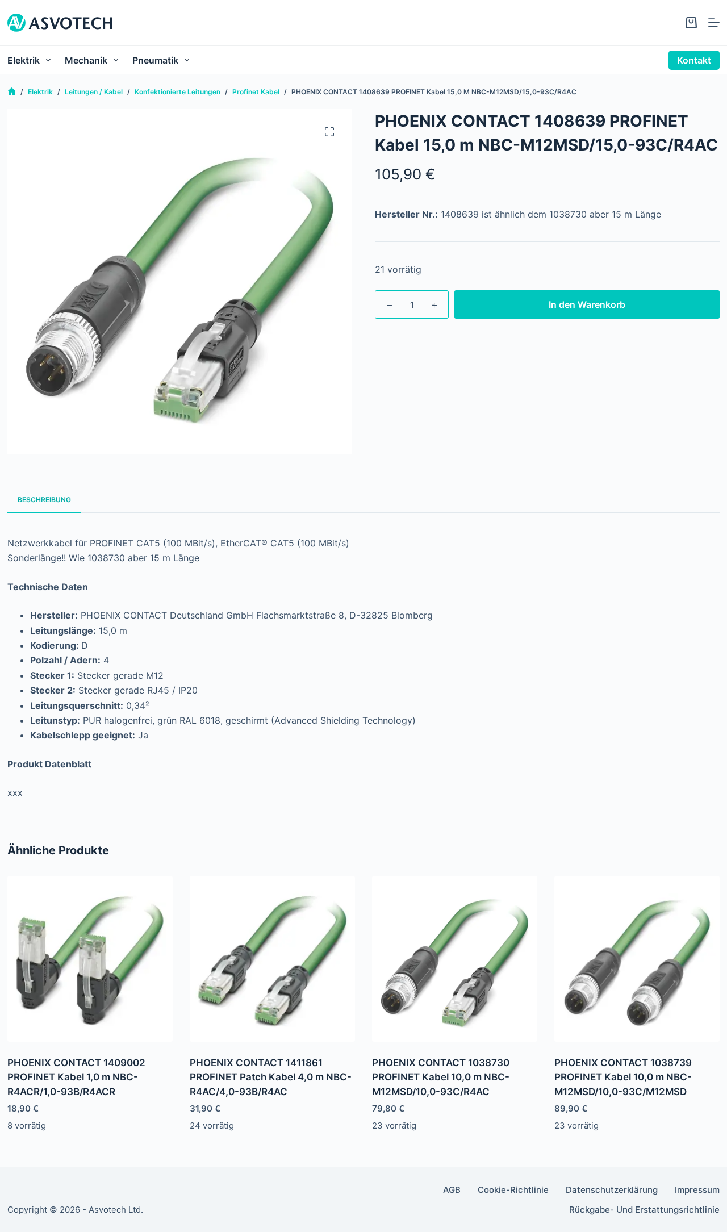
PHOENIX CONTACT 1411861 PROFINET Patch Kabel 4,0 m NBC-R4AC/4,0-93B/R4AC (271, 1077)
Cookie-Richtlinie (513, 1189)
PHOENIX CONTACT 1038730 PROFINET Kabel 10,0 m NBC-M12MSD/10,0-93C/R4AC (440, 1077)
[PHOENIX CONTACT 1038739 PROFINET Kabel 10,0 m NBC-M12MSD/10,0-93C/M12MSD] (637, 958)
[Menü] (714, 22)
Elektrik (23, 60)
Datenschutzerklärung (612, 1189)
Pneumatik (155, 60)
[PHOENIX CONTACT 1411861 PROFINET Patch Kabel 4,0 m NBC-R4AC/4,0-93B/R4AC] (272, 958)
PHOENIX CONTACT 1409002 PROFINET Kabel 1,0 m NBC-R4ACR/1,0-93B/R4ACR (76, 1077)
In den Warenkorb (587, 304)
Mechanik (86, 60)
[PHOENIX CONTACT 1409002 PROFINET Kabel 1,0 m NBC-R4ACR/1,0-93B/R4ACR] (90, 958)
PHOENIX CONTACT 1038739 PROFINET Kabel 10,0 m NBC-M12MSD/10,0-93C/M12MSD (623, 1077)
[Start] (11, 91)
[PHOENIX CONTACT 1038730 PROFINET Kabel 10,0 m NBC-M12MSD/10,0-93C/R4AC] (454, 958)
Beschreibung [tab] (44, 499)
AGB (452, 1189)
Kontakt (694, 60)
